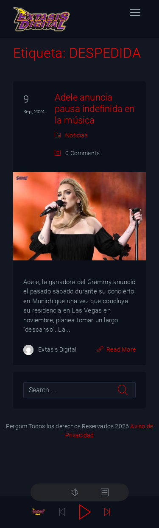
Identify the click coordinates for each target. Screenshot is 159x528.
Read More (121, 349)
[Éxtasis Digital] (41, 19)
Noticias (76, 135)
